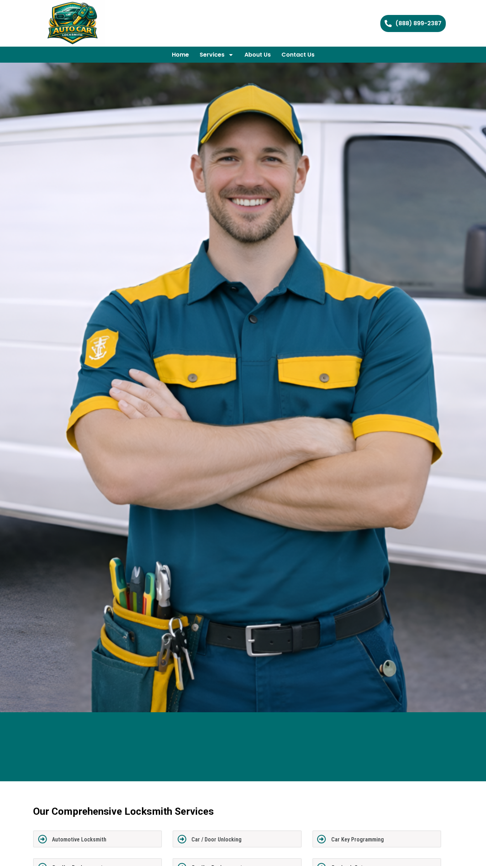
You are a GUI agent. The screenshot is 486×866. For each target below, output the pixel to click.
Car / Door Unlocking (216, 839)
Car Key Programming (357, 839)
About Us (257, 55)
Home (180, 55)
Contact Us (298, 55)
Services (212, 55)
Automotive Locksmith (79, 839)
